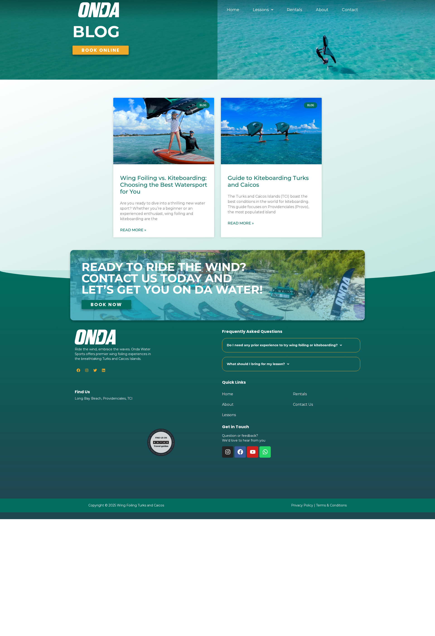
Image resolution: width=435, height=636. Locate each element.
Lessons (261, 9)
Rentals (294, 9)
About (322, 9)
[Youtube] (252, 452)
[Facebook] (240, 452)
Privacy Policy (302, 505)
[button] (263, 10)
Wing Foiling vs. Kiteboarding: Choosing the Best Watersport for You (163, 184)
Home (233, 9)
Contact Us (303, 404)
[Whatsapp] (265, 452)
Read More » (133, 230)
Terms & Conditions (331, 505)
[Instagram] (86, 370)
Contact (350, 9)
